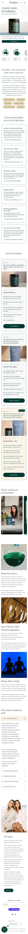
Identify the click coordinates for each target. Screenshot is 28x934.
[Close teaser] (8, 926)
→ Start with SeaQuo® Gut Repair (13, 219)
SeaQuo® (8, 928)
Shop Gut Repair (14, 400)
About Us (8, 890)
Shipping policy (22, 930)
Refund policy (22, 928)
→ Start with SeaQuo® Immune (12, 139)
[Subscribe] (23, 904)
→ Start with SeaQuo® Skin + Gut (13, 162)
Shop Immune (14, 41)
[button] (2, 2)
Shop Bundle (14, 475)
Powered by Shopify (14, 928)
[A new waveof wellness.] (14, 20)
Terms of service (14, 930)
